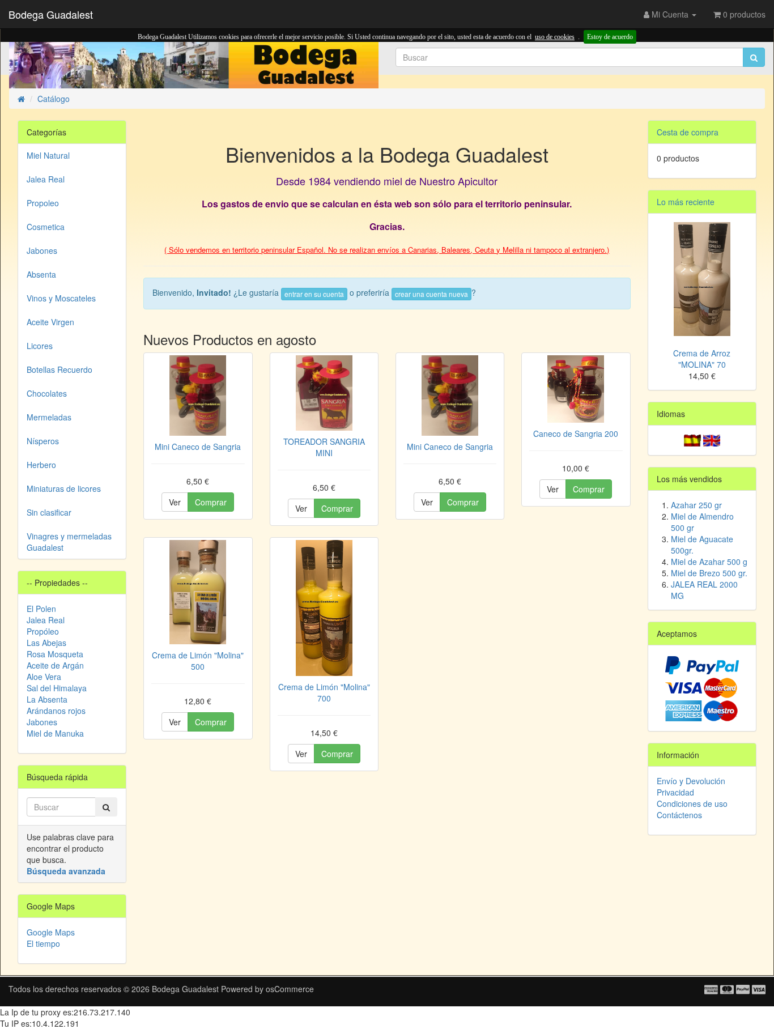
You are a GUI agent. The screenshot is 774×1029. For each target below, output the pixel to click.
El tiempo (43, 943)
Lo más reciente (686, 201)
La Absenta (47, 699)
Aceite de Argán (55, 665)
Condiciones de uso (692, 803)
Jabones (42, 250)
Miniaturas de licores (64, 488)
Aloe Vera (44, 676)
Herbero (41, 464)
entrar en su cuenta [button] (314, 294)
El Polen (41, 608)
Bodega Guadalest (50, 14)
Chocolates (47, 393)
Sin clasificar (49, 512)
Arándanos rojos (56, 710)
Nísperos (43, 441)
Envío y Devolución (691, 780)
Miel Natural (48, 155)
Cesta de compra (687, 132)
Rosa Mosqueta (55, 654)
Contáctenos (679, 814)
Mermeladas (49, 417)
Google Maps (51, 932)
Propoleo (43, 203)
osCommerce (290, 988)
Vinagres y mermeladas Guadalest (69, 541)
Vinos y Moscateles (61, 298)
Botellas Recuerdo (59, 369)
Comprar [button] (211, 502)
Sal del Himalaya (57, 688)
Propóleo (43, 631)
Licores (40, 345)
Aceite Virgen (50, 322)
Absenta (41, 274)
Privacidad (675, 792)
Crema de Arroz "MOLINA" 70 (701, 358)
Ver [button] (175, 502)
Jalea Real (46, 179)
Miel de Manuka (55, 733)
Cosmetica (46, 226)
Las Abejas (46, 642)
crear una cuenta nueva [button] (431, 294)
